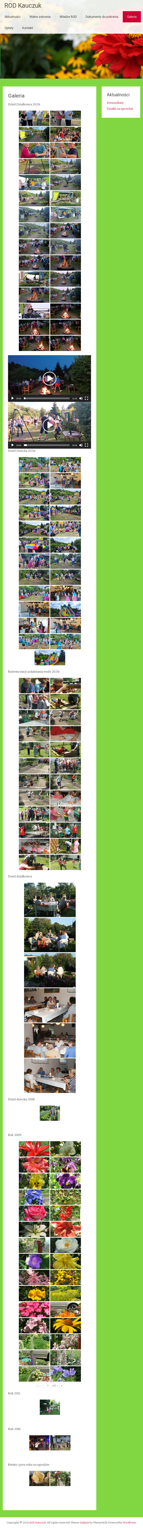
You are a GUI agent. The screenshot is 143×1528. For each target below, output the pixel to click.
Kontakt (27, 28)
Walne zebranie (40, 17)
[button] (50, 379)
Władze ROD (68, 17)
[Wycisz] (81, 398)
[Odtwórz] (12, 398)
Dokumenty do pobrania (102, 17)
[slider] (46, 398)
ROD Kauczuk (23, 5)
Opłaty (9, 28)
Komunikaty (115, 102)
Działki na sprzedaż (120, 108)
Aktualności (13, 17)
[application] (49, 378)
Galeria (132, 17)
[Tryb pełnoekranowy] (86, 398)
